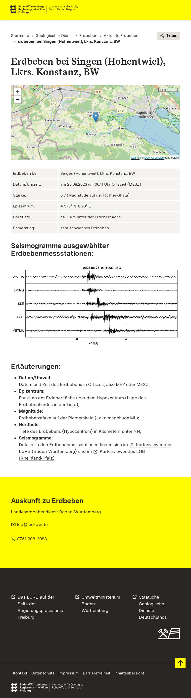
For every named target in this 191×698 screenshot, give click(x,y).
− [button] (17, 99)
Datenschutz (42, 673)
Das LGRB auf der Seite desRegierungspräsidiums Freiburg (40, 607)
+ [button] (17, 92)
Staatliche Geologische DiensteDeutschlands (153, 607)
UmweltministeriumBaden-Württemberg (101, 603)
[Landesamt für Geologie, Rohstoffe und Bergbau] (46, 9)
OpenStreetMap (154, 157)
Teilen (172, 35)
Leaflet (135, 157)
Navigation (177, 9)
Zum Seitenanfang (180, 663)
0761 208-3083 (32, 538)
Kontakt (20, 673)
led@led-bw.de (32, 524)
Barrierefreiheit (96, 673)
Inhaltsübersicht (129, 673)
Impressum (68, 673)
